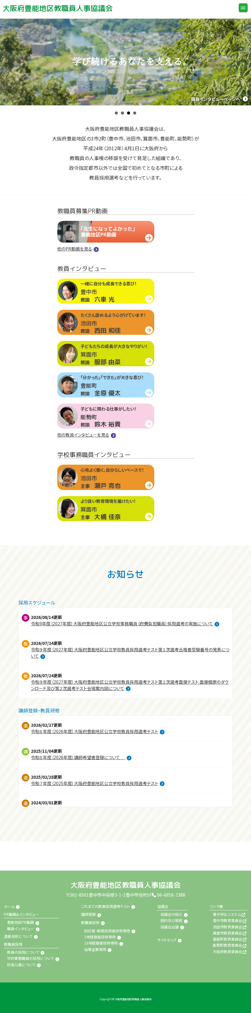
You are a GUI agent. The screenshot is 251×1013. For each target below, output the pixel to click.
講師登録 (88, 914)
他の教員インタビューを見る (83, 435)
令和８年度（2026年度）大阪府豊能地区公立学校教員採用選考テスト (94, 731)
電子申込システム (162, 193)
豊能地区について (18, 936)
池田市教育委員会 (227, 926)
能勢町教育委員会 (227, 945)
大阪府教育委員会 (227, 951)
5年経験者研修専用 (100, 936)
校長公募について (21, 964)
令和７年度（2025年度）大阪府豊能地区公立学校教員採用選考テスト (94, 783)
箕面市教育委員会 (227, 932)
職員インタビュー (20, 928)
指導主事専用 (95, 949)
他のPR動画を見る (74, 249)
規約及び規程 (158, 164)
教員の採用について (23, 952)
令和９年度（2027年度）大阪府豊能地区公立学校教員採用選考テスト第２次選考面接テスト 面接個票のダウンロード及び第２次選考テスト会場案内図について (130, 685)
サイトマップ (166, 939)
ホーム (9, 906)
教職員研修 (90, 922)
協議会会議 (157, 173)
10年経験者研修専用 (101, 942)
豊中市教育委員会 (227, 920)
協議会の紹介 (158, 156)
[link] (57, 8)
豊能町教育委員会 (227, 939)
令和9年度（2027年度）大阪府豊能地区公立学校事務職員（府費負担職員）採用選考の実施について (122, 623)
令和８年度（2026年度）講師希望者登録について (78, 757)
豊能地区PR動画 (20, 922)
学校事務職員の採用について (30, 958)
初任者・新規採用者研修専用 (107, 930)
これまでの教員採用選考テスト (105, 906)
